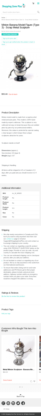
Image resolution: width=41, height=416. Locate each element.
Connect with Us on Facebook (23, 403)
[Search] (38, 12)
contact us (10, 239)
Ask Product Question (10, 34)
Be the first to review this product (11, 31)
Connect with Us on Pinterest (8, 403)
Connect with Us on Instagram (13, 403)
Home (3, 17)
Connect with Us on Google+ (3, 403)
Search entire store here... (12, 12)
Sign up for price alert (9, 38)
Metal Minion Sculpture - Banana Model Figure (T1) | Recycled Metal (19, 369)
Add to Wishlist (34, 381)
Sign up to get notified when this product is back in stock (18, 43)
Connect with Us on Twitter (18, 403)
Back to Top (20, 396)
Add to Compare (31, 381)
